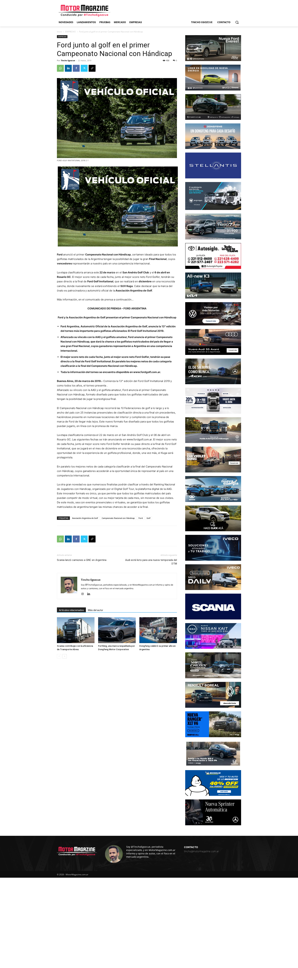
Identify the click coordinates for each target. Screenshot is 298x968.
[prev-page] (59, 656)
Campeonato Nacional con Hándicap (118, 518)
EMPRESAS (70, 31)
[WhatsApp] (60, 68)
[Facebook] (76, 68)
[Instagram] (84, 594)
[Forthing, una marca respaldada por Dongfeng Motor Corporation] (117, 630)
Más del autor (95, 610)
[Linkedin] (68, 68)
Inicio (59, 31)
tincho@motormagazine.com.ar (201, 851)
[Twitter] (84, 68)
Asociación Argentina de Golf (85, 518)
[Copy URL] (92, 68)
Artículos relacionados (71, 610)
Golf (148, 518)
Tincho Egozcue (68, 60)
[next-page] (64, 656)
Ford (140, 518)
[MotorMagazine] (84, 11)
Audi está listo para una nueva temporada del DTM (151, 561)
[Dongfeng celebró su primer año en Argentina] (158, 630)
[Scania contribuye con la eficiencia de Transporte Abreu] (76, 630)
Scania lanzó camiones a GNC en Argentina (81, 560)
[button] (237, 22)
